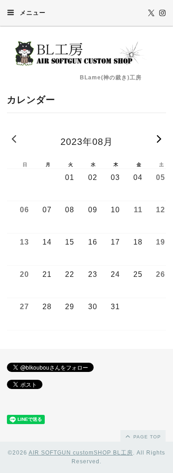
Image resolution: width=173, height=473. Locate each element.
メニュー (32, 12)
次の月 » (159, 138)
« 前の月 (14, 138)
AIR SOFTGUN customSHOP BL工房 (81, 452)
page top (146, 436)
